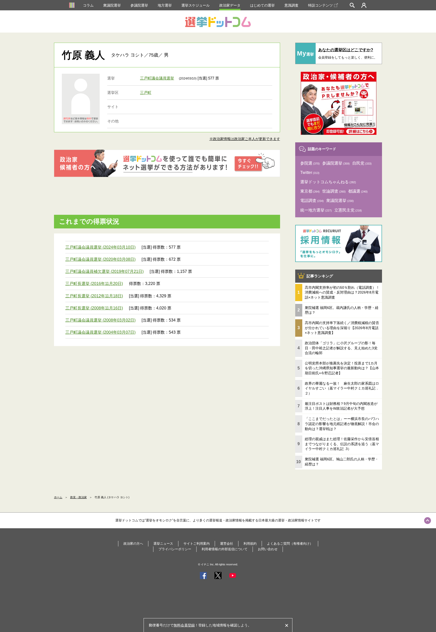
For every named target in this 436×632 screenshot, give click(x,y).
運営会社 (226, 543)
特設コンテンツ (320, 5)
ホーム (58, 497)
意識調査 (291, 5)
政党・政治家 (78, 497)
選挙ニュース (163, 543)
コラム (88, 5)
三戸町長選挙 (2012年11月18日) (94, 296)
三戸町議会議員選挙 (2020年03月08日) (100, 259)
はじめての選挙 (262, 5)
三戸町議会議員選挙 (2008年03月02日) (100, 320)
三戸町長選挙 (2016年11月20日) (94, 283)
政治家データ (229, 5)
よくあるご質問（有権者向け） (290, 543)
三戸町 (145, 92)
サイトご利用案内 (196, 543)
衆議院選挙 (112, 5)
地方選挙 (165, 5)
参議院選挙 (139, 5)
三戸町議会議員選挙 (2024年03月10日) (100, 247)
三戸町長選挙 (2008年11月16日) (94, 308)
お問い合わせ (268, 549)
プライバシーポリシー (174, 549)
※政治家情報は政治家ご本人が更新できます (244, 139)
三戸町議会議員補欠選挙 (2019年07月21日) (104, 271)
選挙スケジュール (195, 5)
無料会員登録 (184, 625)
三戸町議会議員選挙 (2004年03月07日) (100, 332)
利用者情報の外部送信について (225, 549)
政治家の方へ (133, 543)
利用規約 (250, 543)
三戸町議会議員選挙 (157, 78)
